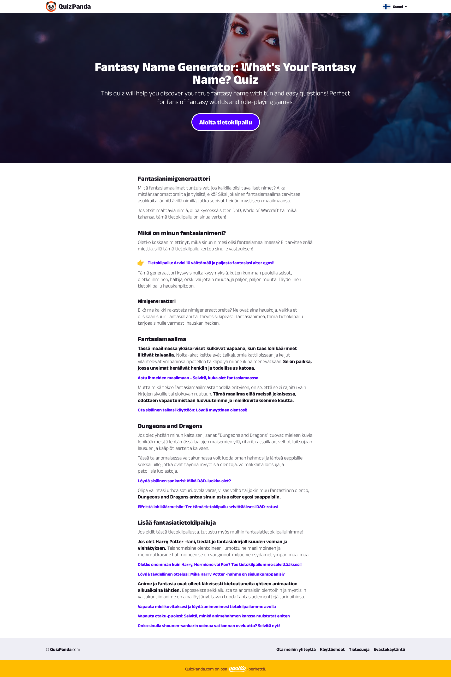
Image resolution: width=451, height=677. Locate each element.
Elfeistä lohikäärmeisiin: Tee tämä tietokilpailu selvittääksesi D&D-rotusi (208, 506)
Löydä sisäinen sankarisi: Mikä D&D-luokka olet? (184, 480)
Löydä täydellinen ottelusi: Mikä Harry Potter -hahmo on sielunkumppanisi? (211, 574)
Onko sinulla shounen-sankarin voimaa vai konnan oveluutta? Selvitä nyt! (209, 625)
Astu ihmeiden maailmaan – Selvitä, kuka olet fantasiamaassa (198, 377)
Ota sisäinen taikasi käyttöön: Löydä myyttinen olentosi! (192, 410)
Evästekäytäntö (389, 649)
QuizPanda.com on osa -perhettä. (225, 669)
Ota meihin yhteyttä (296, 649)
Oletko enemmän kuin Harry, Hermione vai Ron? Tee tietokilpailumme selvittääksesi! (219, 564)
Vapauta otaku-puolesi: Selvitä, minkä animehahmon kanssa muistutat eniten (214, 615)
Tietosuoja (359, 649)
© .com (63, 649)
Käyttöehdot (332, 649)
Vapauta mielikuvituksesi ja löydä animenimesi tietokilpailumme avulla (207, 606)
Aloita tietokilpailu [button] (225, 122)
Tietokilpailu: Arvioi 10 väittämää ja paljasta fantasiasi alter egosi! (211, 262)
